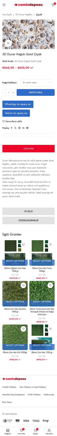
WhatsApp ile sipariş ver (18, 104)
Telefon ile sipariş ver (16, 113)
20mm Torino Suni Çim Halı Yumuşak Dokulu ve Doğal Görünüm (42, 312)
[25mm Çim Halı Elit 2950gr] (15, 337)
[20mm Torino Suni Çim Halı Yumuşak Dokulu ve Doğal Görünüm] (42, 293)
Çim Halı (15, 274)
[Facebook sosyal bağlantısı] (11, 128)
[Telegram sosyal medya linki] (27, 128)
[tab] (28, 148)
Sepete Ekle (35, 92)
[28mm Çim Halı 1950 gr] (42, 337)
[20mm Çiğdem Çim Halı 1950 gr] (15, 253)
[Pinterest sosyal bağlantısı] (19, 128)
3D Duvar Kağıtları (23, 14)
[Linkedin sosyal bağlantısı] (23, 128)
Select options (15, 261)
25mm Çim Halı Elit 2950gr (15, 352)
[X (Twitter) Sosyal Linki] (15, 128)
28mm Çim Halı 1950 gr (42, 352)
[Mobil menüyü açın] (4, 5)
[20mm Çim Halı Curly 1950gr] (42, 253)
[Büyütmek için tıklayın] (8, 43)
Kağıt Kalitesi (9, 82)
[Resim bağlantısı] (14, 378)
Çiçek (39, 14)
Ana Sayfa (7, 14)
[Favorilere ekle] (23, 244)
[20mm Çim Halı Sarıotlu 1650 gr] (15, 293)
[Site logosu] (28, 4)
